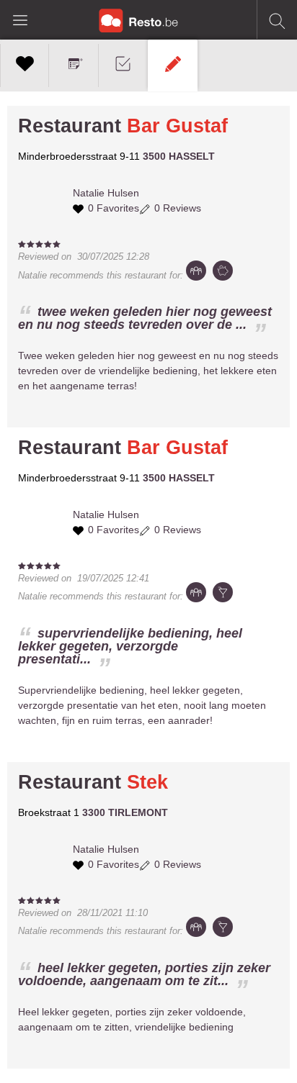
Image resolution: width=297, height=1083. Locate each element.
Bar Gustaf (177, 126)
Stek (147, 782)
